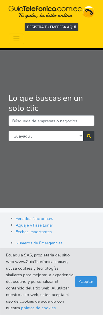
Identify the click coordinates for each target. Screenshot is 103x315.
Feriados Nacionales (34, 218)
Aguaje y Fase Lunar (34, 225)
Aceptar (86, 281)
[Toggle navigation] (16, 39)
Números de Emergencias (39, 243)
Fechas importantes (34, 232)
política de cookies (38, 308)
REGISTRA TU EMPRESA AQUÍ (51, 26)
